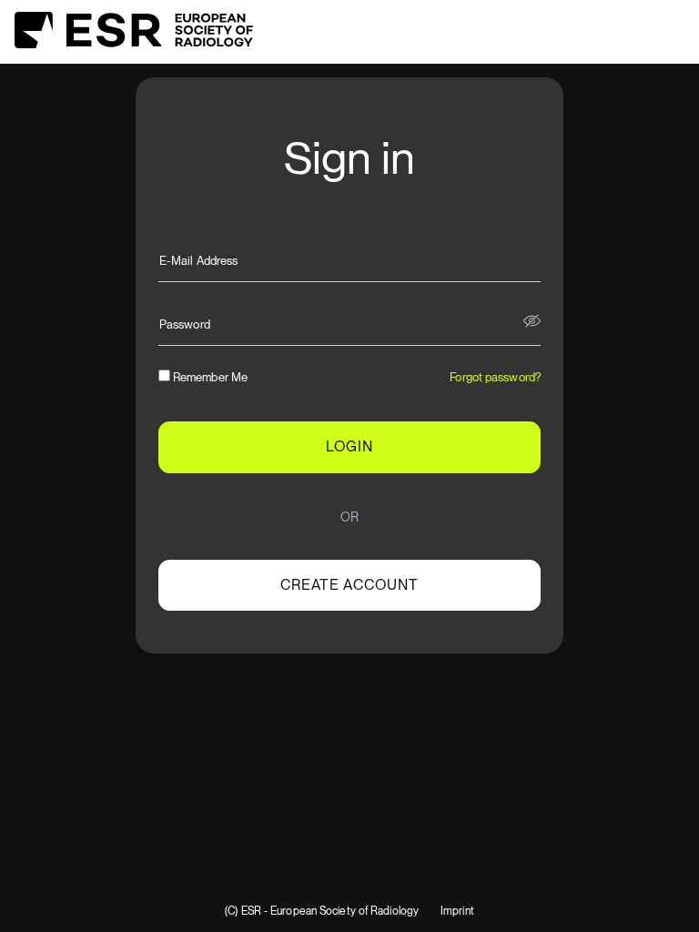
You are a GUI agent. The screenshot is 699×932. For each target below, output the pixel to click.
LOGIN (349, 446)
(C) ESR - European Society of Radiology (322, 911)
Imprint (457, 911)
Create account (349, 584)
